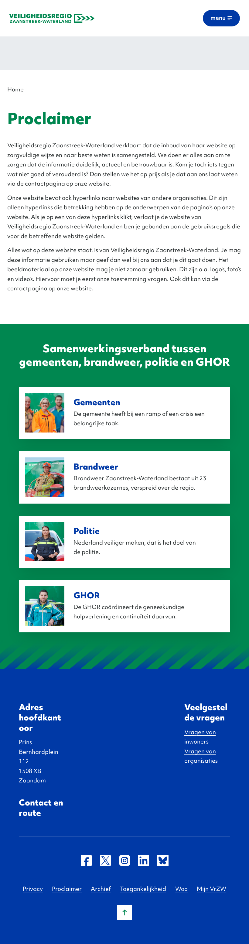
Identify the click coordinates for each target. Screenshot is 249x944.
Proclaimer (67, 889)
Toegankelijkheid (143, 889)
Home (15, 89)
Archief (101, 889)
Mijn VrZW (211, 889)
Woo (181, 889)
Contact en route (41, 808)
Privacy (33, 889)
